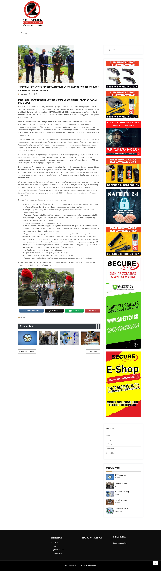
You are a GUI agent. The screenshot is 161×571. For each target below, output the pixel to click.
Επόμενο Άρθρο (93, 351)
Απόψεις (109, 435)
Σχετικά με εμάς (58, 550)
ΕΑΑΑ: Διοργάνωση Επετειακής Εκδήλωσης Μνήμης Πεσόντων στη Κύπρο (27, 338)
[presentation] (96, 326)
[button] (141, 33)
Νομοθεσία (110, 449)
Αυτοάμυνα (110, 440)
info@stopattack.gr (120, 543)
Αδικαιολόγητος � (121, 508)
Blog (54, 546)
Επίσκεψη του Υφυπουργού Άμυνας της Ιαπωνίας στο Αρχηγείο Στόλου (48, 338)
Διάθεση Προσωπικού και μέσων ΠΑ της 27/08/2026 (69, 338)
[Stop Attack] (33, 16)
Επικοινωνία (57, 553)
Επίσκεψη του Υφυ (121, 483)
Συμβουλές (110, 453)
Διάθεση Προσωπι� (122, 492)
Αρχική (55, 542)
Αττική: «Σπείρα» (121, 500)
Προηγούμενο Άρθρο (26, 351)
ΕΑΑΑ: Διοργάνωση (121, 475)
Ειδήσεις (22, 317)
